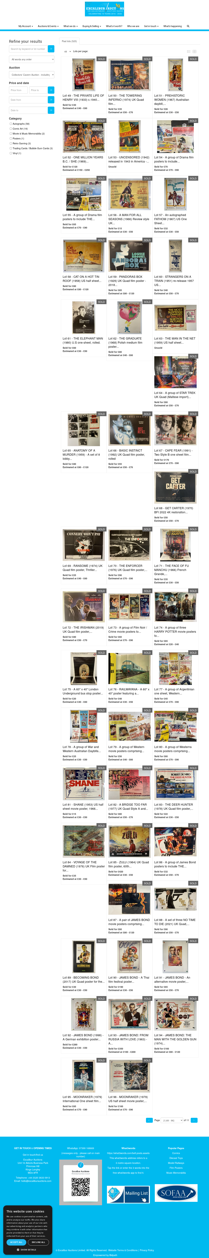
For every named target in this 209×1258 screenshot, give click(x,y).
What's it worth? (114, 26)
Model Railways (176, 1162)
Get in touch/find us (33, 1154)
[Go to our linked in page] (21, 1196)
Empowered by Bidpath (105, 1255)
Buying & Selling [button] (91, 26)
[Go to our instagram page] (35, 1196)
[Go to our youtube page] (28, 1196)
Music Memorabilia (176, 1172)
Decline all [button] (38, 1242)
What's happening (172, 26)
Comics (176, 1153)
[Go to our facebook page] (14, 1196)
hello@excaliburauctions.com (36, 1180)
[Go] (51, 48)
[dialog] (27, 1230)
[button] (188, 23)
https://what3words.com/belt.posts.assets (128, 1153)
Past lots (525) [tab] (69, 41)
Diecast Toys (176, 1158)
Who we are (133, 26)
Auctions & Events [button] (47, 26)
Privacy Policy (147, 1250)
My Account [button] (25, 26)
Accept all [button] (16, 1242)
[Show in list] (189, 51)
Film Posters (176, 1167)
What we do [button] (70, 26)
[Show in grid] (195, 51)
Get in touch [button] (150, 26)
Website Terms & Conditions (122, 1250)
